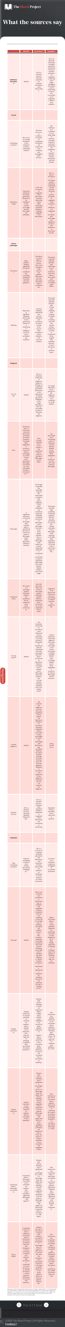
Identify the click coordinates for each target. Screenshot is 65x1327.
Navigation (3, 676)
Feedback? (11, 1324)
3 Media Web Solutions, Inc (1, 1322)
